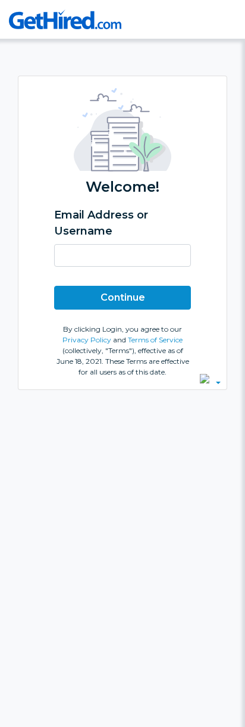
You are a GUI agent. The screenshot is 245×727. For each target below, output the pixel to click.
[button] (210, 378)
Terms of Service (155, 339)
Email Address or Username (101, 223)
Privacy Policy (87, 339)
